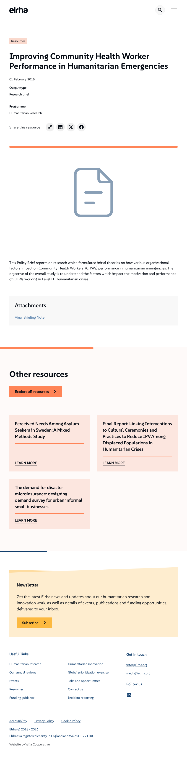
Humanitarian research (25, 664)
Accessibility (18, 721)
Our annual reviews (22, 672)
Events (14, 681)
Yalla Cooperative (37, 744)
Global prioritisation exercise (88, 672)
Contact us (75, 689)
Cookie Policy (71, 721)
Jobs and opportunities (84, 681)
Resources (18, 41)
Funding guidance (21, 698)
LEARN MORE (26, 463)
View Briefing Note (29, 317)
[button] (173, 10)
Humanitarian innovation (85, 664)
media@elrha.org (138, 673)
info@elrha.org (136, 665)
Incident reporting (81, 698)
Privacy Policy (44, 721)
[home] (18, 10)
